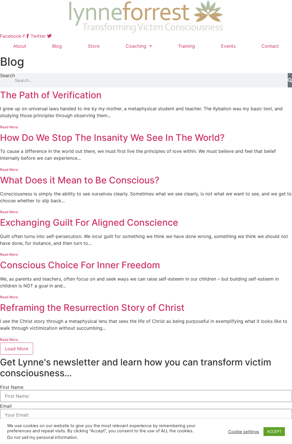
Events (228, 46)
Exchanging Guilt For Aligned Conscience (89, 222)
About (19, 46)
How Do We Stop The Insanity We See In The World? (112, 137)
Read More (9, 127)
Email (6, 406)
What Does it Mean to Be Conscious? (79, 180)
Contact (270, 46)
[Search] (290, 80)
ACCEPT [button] (274, 431)
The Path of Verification (51, 95)
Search (7, 75)
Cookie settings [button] (243, 431)
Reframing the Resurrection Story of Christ (92, 307)
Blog (57, 46)
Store (94, 46)
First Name (11, 387)
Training (186, 46)
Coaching (136, 46)
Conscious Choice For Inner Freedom (80, 265)
